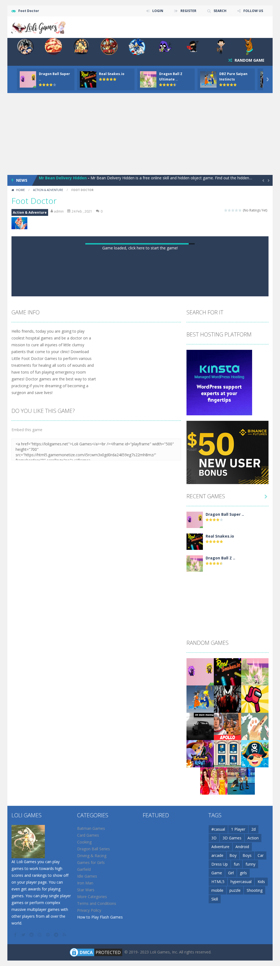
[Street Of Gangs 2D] (241, 780)
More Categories (92, 896)
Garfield (84, 869)
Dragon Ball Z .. (220, 557)
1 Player (238, 829)
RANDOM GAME (249, 60)
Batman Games (91, 828)
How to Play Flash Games (100, 917)
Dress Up (219, 864)
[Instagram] (40, 935)
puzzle (235, 890)
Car (261, 855)
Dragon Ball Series (93, 848)
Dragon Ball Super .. (225, 514)
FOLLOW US (253, 10)
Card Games (88, 835)
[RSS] (65, 935)
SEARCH (220, 10)
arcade (217, 855)
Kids (261, 881)
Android (242, 846)
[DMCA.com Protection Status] (96, 951)
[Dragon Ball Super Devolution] (194, 519)
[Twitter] (24, 935)
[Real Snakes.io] (194, 541)
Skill (214, 899)
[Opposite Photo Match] (227, 753)
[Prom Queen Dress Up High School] (214, 780)
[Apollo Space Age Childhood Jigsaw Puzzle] (227, 725)
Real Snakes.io (111, 73)
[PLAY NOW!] (28, 79)
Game (216, 872)
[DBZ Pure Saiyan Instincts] (200, 698)
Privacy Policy (89, 910)
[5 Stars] (240, 210)
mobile (217, 890)
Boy (233, 855)
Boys (247, 855)
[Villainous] (227, 698)
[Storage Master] (255, 725)
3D (214, 837)
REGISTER (188, 10)
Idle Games (87, 876)
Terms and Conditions (96, 903)
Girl (231, 872)
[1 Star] (226, 210)
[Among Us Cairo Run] (255, 698)
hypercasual (241, 881)
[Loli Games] (38, 26)
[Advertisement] (140, 134)
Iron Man (85, 882)
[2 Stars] (229, 210)
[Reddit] (32, 935)
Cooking (84, 842)
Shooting (254, 890)
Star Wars (85, 889)
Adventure (220, 846)
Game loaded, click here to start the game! (140, 248)
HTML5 (217, 881)
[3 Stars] (233, 210)
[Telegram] (56, 935)
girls (243, 872)
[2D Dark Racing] (200, 725)
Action (253, 837)
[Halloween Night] (200, 753)
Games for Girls (91, 862)
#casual (218, 829)
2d (253, 829)
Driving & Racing (91, 855)
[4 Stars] (236, 210)
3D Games (232, 837)
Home (20, 190)
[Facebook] (15, 935)
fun (237, 864)
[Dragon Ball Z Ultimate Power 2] (194, 562)
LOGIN (157, 10)
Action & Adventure (48, 190)
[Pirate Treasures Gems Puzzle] (255, 753)
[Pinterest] (48, 935)
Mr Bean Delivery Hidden (63, 180)
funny (250, 864)
